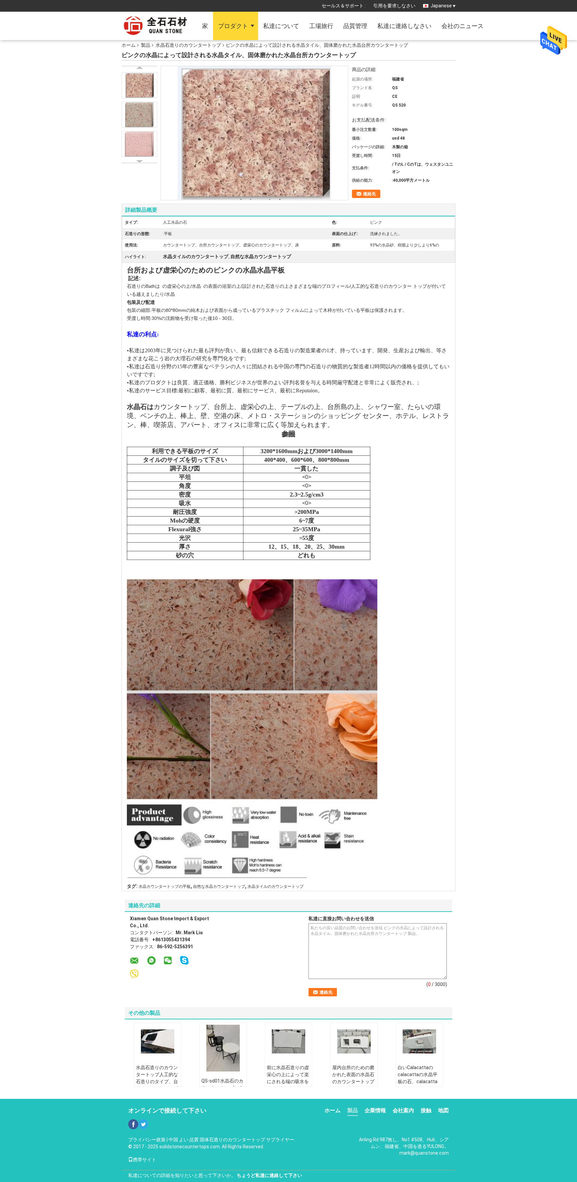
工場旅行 (321, 25)
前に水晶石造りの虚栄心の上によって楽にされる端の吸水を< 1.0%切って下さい (288, 1078)
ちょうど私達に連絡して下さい (269, 1175)
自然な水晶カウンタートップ (219, 886)
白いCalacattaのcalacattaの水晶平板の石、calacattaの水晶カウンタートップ (419, 1081)
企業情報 (375, 1110)
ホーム (129, 45)
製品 (145, 45)
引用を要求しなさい (394, 5)
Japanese (441, 5)
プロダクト (233, 25)
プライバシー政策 (147, 1139)
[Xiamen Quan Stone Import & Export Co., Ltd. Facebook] (133, 1124)
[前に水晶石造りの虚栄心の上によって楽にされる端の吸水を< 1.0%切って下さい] (288, 1041)
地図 (443, 1110)
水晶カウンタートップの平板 (165, 886)
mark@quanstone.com (424, 1153)
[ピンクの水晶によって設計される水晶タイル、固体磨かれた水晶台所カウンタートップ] (139, 85)
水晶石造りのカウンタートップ (188, 45)
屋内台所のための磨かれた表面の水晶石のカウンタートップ (353, 1074)
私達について (281, 25)
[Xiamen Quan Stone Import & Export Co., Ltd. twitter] (143, 1124)
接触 (426, 1110)
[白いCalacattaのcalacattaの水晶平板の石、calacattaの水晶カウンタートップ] (419, 1041)
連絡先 (369, 193)
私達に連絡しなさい (404, 25)
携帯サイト (144, 1159)
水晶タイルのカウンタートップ (275, 886)
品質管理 (355, 25)
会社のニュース (462, 25)
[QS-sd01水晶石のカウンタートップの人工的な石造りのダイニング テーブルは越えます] (223, 1048)
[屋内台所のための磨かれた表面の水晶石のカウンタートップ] (354, 1041)
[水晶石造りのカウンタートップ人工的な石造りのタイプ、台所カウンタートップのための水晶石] (157, 1041)
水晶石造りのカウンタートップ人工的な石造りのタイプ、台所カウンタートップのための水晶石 (157, 1081)
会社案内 (403, 1110)
